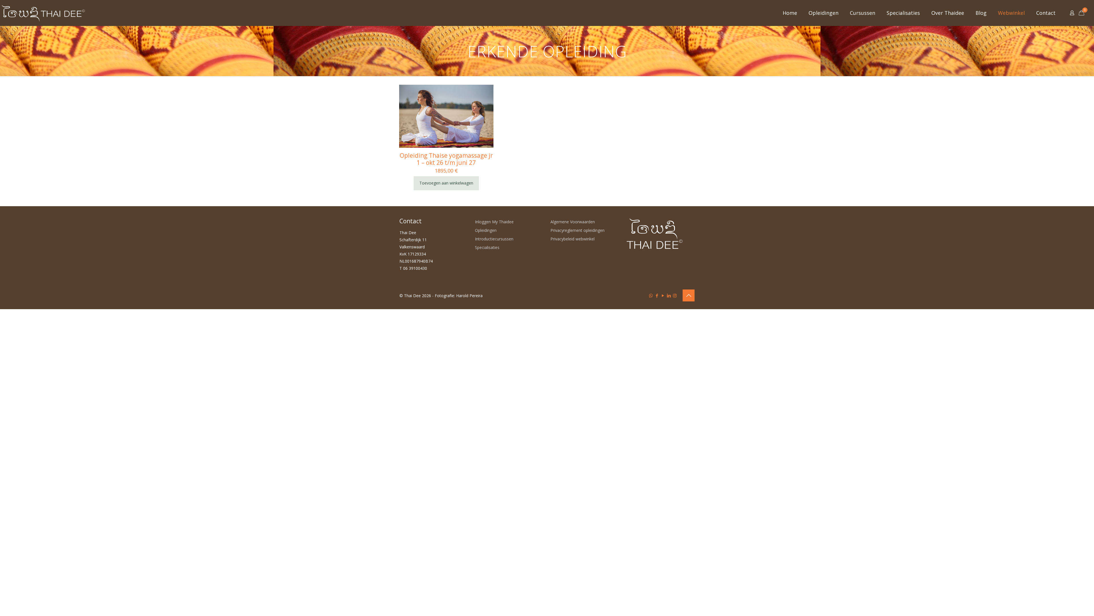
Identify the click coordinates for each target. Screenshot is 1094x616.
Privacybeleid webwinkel (572, 239)
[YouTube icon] (663, 295)
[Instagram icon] (675, 295)
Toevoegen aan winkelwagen (446, 183)
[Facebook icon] (657, 295)
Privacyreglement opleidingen (577, 230)
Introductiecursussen (494, 239)
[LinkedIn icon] (669, 295)
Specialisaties (487, 247)
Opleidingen (486, 230)
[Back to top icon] (689, 295)
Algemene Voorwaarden (572, 221)
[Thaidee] (43, 13)
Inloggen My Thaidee (494, 221)
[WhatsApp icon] (651, 295)
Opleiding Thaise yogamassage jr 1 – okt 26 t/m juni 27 (446, 159)
